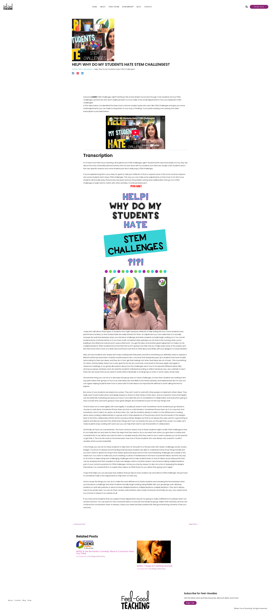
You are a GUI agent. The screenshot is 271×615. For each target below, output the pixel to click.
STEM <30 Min (114, 7)
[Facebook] (73, 73)
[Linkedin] (82, 73)
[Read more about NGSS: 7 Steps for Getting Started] (154, 551)
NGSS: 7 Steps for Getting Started (154, 565)
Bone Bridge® (127, 7)
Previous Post (78, 524)
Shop (29, 600)
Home (94, 7)
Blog (139, 7)
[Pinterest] (78, 73)
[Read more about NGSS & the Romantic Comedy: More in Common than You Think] (85, 544)
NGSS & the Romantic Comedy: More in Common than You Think (105, 552)
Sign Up (190, 603)
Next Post (194, 524)
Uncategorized (81, 556)
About (102, 7)
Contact (148, 7)
